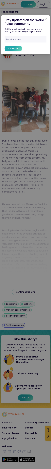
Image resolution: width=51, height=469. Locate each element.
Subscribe (13, 48)
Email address (13, 39)
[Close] (46, 19)
